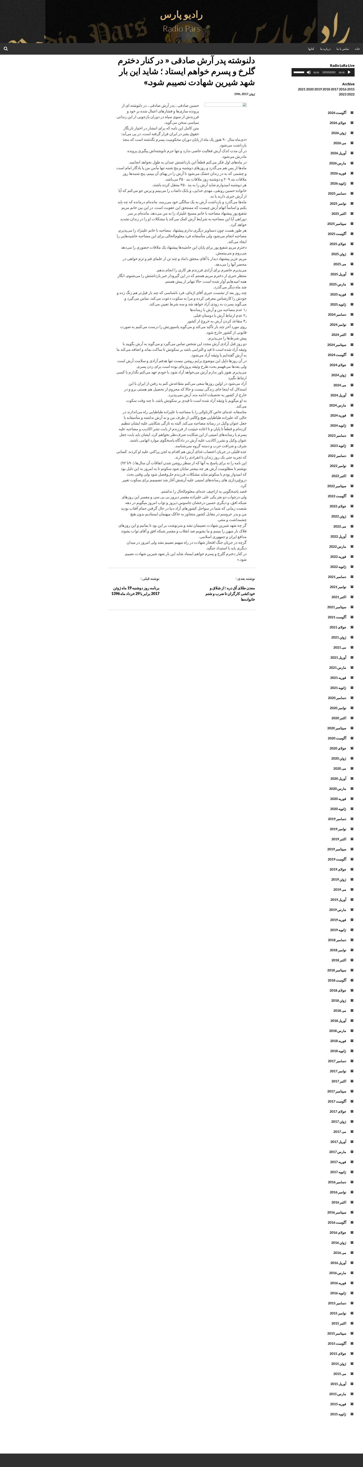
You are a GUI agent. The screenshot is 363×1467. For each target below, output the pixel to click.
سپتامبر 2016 (336, 1212)
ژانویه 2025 (338, 304)
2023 (342, 94)
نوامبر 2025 (338, 203)
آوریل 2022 (338, 536)
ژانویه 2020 (338, 809)
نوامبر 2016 (338, 1192)
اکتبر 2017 (338, 1081)
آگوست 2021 (337, 617)
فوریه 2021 (338, 677)
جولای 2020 (338, 748)
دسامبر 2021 (337, 577)
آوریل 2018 (338, 1020)
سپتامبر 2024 (336, 345)
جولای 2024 (338, 365)
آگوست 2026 (337, 113)
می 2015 (339, 1374)
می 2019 (339, 889)
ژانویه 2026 (338, 183)
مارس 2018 (337, 1031)
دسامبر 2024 (337, 314)
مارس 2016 (337, 1273)
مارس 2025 (337, 284)
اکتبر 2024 (338, 334)
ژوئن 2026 (338, 133)
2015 (351, 89)
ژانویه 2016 (338, 1293)
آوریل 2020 (338, 778)
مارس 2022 (337, 546)
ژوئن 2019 (338, 879)
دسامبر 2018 (337, 940)
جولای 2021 (338, 627)
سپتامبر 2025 (336, 224)
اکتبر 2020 (338, 718)
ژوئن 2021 (338, 637)
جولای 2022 (338, 506)
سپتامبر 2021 (336, 607)
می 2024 (339, 385)
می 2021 (339, 647)
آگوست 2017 (337, 1101)
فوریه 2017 (338, 1162)
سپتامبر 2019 (336, 849)
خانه (357, 48)
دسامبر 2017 (337, 1061)
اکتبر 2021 (338, 597)
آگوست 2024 (337, 355)
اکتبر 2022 (338, 476)
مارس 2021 (337, 667)
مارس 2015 (337, 1394)
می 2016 (339, 1253)
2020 (310, 89)
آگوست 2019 (337, 859)
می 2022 (339, 526)
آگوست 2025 (337, 234)
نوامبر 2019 (338, 829)
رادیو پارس (181, 14)
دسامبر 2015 (337, 1303)
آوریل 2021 (338, 657)
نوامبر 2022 (338, 466)
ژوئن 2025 (338, 254)
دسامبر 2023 (337, 435)
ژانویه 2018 (338, 1051)
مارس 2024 (337, 405)
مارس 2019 (337, 910)
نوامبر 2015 (338, 1313)
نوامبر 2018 (338, 950)
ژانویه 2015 (338, 1414)
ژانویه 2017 (338, 1172)
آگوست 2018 (337, 980)
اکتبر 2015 (338, 1323)
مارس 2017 (337, 1152)
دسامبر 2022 (337, 456)
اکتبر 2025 (338, 213)
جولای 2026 (338, 123)
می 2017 (339, 1131)
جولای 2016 (338, 1232)
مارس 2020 (337, 788)
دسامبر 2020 (337, 698)
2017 (334, 89)
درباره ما (325, 48)
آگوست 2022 (337, 496)
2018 (326, 89)
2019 (318, 89)
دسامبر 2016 (337, 1182)
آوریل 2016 (338, 1263)
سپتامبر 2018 (336, 970)
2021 (301, 89)
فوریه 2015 (338, 1404)
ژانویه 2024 (338, 425)
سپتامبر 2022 (336, 486)
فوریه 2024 (338, 415)
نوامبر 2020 (338, 708)
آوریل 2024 (338, 395)
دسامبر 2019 (337, 819)
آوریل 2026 (338, 153)
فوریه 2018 (338, 1041)
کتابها (311, 48)
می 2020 (339, 768)
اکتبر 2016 (338, 1202)
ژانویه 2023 (338, 445)
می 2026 (339, 143)
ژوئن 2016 (338, 1242)
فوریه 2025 (338, 294)
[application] (323, 72)
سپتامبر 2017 (336, 1091)
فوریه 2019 (338, 920)
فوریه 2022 (338, 556)
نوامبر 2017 (338, 1071)
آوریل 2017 (338, 1142)
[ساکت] (309, 72)
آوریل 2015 (338, 1384)
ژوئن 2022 (338, 516)
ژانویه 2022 (338, 567)
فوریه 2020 (338, 799)
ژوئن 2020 (338, 758)
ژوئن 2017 (338, 1121)
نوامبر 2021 (338, 587)
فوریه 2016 (338, 1283)
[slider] (299, 72)
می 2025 (339, 264)
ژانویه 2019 (338, 930)
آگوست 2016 (337, 1222)
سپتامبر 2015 (336, 1333)
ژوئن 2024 (338, 375)
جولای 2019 (338, 869)
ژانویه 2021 (338, 688)
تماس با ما (343, 48)
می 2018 (339, 1010)
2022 (351, 94)
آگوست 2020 (337, 738)
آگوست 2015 (337, 1343)
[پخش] (349, 72)
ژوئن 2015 (338, 1363)
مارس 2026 (337, 163)
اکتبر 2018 (338, 960)
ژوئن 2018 (338, 1000)
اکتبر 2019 (338, 839)
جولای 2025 (338, 244)
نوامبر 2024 (338, 324)
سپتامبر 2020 (336, 728)
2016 (342, 89)
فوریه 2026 (338, 173)
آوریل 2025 (338, 274)
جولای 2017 (338, 1111)
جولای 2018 (338, 990)
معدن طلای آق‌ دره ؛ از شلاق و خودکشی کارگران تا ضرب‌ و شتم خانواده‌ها (230, 594)
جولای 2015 (338, 1353)
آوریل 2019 (338, 899)
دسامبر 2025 (337, 193)
